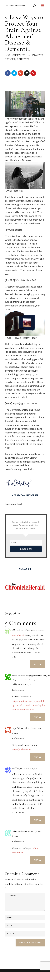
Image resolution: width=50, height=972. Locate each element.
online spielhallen (19, 831)
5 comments (22, 59)
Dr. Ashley (14, 55)
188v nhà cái (17, 629)
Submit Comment (30, 942)
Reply (38, 664)
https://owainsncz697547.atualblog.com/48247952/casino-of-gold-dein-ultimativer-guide (28, 705)
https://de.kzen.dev (20, 728)
